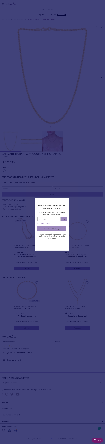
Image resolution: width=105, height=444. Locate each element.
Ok (64, 219)
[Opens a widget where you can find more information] (97, 440)
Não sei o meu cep (44, 223)
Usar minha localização (52, 228)
